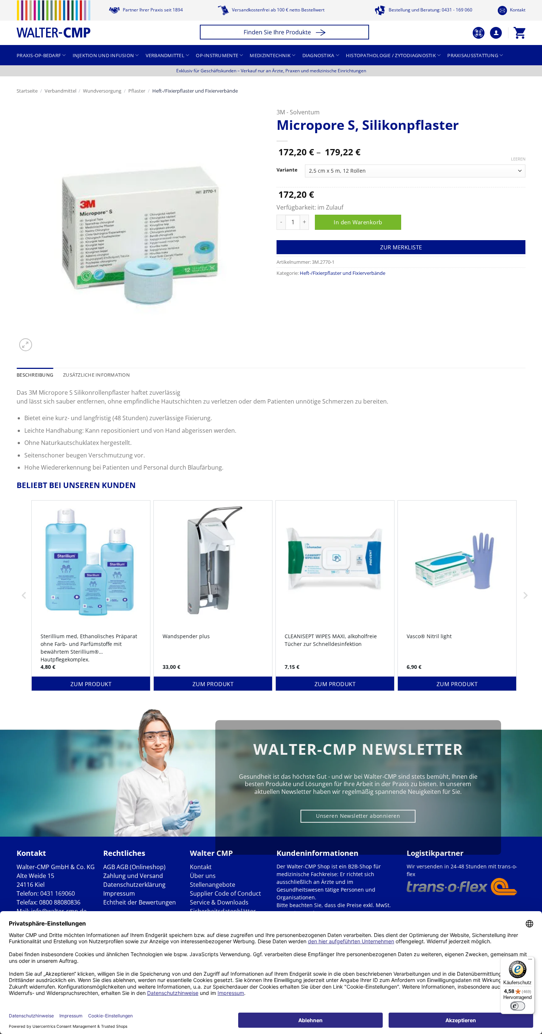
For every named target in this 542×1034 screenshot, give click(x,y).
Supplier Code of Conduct (225, 893)
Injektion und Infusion (103, 55)
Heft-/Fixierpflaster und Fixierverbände (195, 90)
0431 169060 (57, 893)
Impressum (119, 893)
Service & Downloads (219, 902)
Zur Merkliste (401, 247)
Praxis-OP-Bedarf (39, 55)
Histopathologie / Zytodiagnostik (391, 55)
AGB (109, 867)
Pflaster (136, 90)
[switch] (517, 1006)
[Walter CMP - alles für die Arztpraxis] (53, 19)
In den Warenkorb (358, 222)
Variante (287, 170)
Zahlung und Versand (133, 876)
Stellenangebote (212, 885)
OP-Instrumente (217, 55)
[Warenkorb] (519, 32)
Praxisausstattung (472, 55)
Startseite (27, 90)
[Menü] (530, 961)
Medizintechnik (270, 55)
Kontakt (517, 10)
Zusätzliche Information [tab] (96, 374)
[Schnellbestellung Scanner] (478, 32)
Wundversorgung (102, 90)
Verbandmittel (165, 55)
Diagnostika (318, 55)
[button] (285, 33)
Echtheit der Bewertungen (139, 902)
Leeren (518, 159)
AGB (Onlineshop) (141, 867)
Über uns (203, 876)
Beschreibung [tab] (35, 374)
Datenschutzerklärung (134, 885)
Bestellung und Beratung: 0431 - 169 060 (430, 10)
